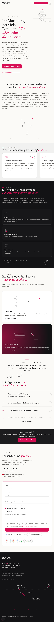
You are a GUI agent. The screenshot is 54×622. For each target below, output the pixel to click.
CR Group (10, 616)
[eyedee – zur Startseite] (6, 3)
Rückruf (23, 508)
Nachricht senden (27, 529)
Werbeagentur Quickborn (20, 609)
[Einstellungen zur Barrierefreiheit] (3, 619)
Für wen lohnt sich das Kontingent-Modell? (21, 410)
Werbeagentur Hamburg (34, 609)
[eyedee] (27, 558)
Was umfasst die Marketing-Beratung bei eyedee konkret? (16, 395)
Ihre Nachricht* (9, 511)
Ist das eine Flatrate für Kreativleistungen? (20, 403)
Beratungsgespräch (12, 66)
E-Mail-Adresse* (9, 492)
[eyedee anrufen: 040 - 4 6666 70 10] (30, 3)
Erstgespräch (40, 3)
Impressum (7, 619)
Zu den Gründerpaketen (28, 439)
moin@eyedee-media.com (9, 471)
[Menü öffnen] (50, 3)
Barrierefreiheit (20, 619)
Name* (6, 485)
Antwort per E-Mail (12, 508)
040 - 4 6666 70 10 (9, 469)
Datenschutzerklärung (27, 526)
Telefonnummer (9, 499)
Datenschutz (13, 619)
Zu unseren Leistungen (10, 318)
